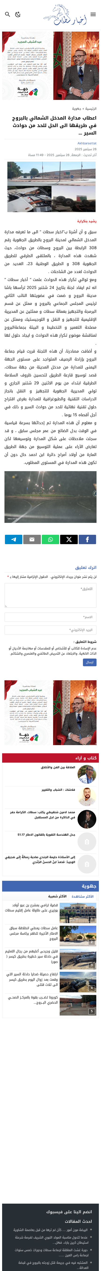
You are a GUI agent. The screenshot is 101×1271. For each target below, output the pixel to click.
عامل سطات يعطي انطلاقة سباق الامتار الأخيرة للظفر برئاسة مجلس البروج (33, 933)
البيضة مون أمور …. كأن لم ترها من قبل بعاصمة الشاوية (51, 1230)
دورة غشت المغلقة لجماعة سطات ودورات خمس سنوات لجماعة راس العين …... (52, 1252)
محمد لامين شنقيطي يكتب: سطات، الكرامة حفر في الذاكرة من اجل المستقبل (42, 815)
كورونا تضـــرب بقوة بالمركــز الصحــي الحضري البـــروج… (33, 1000)
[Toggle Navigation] (94, 15)
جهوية (76, 109)
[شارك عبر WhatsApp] (50, 539)
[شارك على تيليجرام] (13, 539)
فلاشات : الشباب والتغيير (58, 789)
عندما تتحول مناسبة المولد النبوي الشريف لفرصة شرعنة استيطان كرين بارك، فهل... (52, 1240)
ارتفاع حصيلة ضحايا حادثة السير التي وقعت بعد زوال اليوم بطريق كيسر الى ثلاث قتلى (32, 979)
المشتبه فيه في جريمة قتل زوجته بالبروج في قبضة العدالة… (53, 1265)
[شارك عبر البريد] (32, 539)
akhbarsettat (87, 143)
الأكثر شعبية (57, 896)
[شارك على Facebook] (87, 539)
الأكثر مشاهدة (83, 897)
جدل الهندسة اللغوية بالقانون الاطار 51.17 (46, 834)
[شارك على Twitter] (69, 539)
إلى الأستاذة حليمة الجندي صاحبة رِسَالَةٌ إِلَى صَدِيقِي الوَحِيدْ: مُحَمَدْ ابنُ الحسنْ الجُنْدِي (40, 860)
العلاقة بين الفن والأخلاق (58, 767)
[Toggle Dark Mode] (18, 15)
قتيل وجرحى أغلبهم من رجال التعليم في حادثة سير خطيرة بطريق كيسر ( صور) (31, 956)
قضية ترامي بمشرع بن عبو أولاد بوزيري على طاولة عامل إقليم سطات (31, 908)
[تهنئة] (50, 712)
